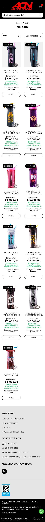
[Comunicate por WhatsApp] (41, 511)
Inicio (18, 23)
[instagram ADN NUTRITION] (4, 471)
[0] (40, 7)
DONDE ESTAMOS (9, 423)
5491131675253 (10, 444)
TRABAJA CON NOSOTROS (13, 432)
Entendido (38, 519)
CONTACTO (6, 428)
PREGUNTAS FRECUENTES (13, 419)
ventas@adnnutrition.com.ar (16, 452)
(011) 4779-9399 (11, 448)
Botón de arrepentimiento (17, 509)
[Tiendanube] (9, 513)
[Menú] (4, 6)
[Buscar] (40, 15)
